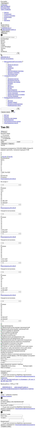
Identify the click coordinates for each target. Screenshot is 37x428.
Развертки (11, 68)
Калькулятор (8, 17)
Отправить (4, 373)
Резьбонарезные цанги (14, 105)
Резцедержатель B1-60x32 (8, 178)
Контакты (7, 20)
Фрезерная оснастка (13, 80)
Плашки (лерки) (12, 102)
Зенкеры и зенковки (13, 72)
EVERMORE (6, 138)
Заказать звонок (5, 112)
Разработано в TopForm (27, 388)
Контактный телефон (7, 405)
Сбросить (11, 143)
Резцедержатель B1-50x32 (8, 295)
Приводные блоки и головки (16, 94)
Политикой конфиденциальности (25, 376)
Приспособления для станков (16, 91)
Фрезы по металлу (13, 64)
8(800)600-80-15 (5, 57)
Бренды (6, 12)
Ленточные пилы (13, 74)
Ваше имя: (4, 359)
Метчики (10, 100)
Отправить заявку (6, 426)
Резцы (9, 69)
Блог (5, 18)
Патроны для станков (14, 82)
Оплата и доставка (9, 15)
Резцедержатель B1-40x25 (8, 266)
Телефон (3, 417)
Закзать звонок (5, 31)
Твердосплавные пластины (15, 71)
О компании (7, 14)
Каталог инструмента (7, 58)
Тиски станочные (13, 93)
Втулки (10, 88)
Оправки (10, 83)
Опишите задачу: (6, 371)
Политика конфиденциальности (10, 388)
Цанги (9, 85)
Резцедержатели (12, 90)
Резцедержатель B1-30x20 (8, 237)
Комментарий (5, 421)
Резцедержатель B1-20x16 (8, 208)
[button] (18, 153)
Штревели (11, 86)
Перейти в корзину (6, 396)
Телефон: (3, 360)
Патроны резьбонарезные (15, 104)
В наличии (6, 135)
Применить (4, 143)
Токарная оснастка (13, 79)
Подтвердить (4, 3)
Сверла (10, 66)
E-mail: (3, 362)
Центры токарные (13, 96)
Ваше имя (3, 403)
